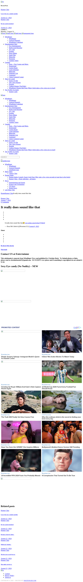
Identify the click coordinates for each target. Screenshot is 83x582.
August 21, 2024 (6, 18)
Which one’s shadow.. (6, 544)
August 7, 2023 (6, 200)
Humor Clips (5, 9)
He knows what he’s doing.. (7, 534)
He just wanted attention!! (7, 23)
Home (3, 193)
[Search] (1, 159)
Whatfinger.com (30, 580)
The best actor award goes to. (8, 554)
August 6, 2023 (34, 226)
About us (8, 577)
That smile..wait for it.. (6, 564)
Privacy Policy (9, 575)
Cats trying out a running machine (9, 13)
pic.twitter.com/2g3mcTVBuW (35, 223)
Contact (7, 574)
